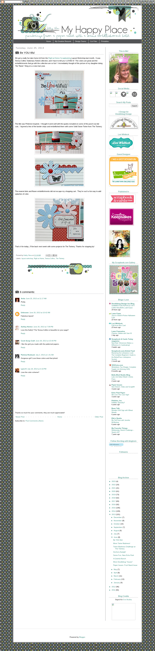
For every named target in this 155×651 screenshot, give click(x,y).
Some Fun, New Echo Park (123, 555)
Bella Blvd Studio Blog (121, 375)
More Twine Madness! (121, 543)
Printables (105, 41)
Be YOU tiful (118, 540)
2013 (114, 514)
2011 (114, 590)
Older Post (99, 417)
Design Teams (80, 41)
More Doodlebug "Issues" (123, 562)
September (118, 527)
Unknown (25, 313)
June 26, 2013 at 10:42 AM (39, 313)
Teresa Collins (50, 258)
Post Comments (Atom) (34, 421)
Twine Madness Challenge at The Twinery (124, 548)
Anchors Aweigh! (119, 552)
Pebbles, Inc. (117, 401)
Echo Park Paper (118, 393)
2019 (114, 495)
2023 (114, 481)
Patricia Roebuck (28, 355)
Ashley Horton (27, 327)
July (115, 534)
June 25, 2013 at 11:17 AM (36, 298)
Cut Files (93, 41)
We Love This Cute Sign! (120, 395)
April (116, 573)
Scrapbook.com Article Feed (123, 351)
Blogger (82, 637)
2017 (114, 501)
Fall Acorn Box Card (119, 325)
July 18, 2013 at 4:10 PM (36, 369)
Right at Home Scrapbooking (59, 58)
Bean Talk (116, 408)
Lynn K (24, 369)
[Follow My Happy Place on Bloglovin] (116, 446)
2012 (114, 587)
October (117, 524)
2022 (114, 485)
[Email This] (47, 255)
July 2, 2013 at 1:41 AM (45, 355)
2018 (114, 498)
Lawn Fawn (116, 313)
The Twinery (60, 258)
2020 (114, 491)
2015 (114, 508)
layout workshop (27, 258)
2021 (114, 488)
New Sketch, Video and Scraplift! (123, 387)
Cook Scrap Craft (28, 341)
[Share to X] (51, 255)
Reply (23, 305)
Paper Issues (117, 385)
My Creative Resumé (63, 41)
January (117, 583)
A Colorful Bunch (119, 559)
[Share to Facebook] (54, 255)
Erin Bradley (127, 600)
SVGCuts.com (117, 365)
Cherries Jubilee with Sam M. (122, 333)
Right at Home (39, 258)
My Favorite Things (120, 428)
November (118, 521)
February (117, 579)
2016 (114, 504)
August (117, 530)
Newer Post (20, 417)
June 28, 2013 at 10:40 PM (46, 341)
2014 (114, 511)
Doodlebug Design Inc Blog (123, 304)
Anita (23, 298)
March (116, 576)
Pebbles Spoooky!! (118, 402)
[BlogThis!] (49, 255)
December (118, 517)
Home (48, 41)
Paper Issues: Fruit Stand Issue (125, 565)
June (116, 537)
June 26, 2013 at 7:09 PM (43, 327)
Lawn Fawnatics (118, 331)
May (115, 569)
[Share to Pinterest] (56, 255)
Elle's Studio (117, 418)
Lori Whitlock (117, 323)
